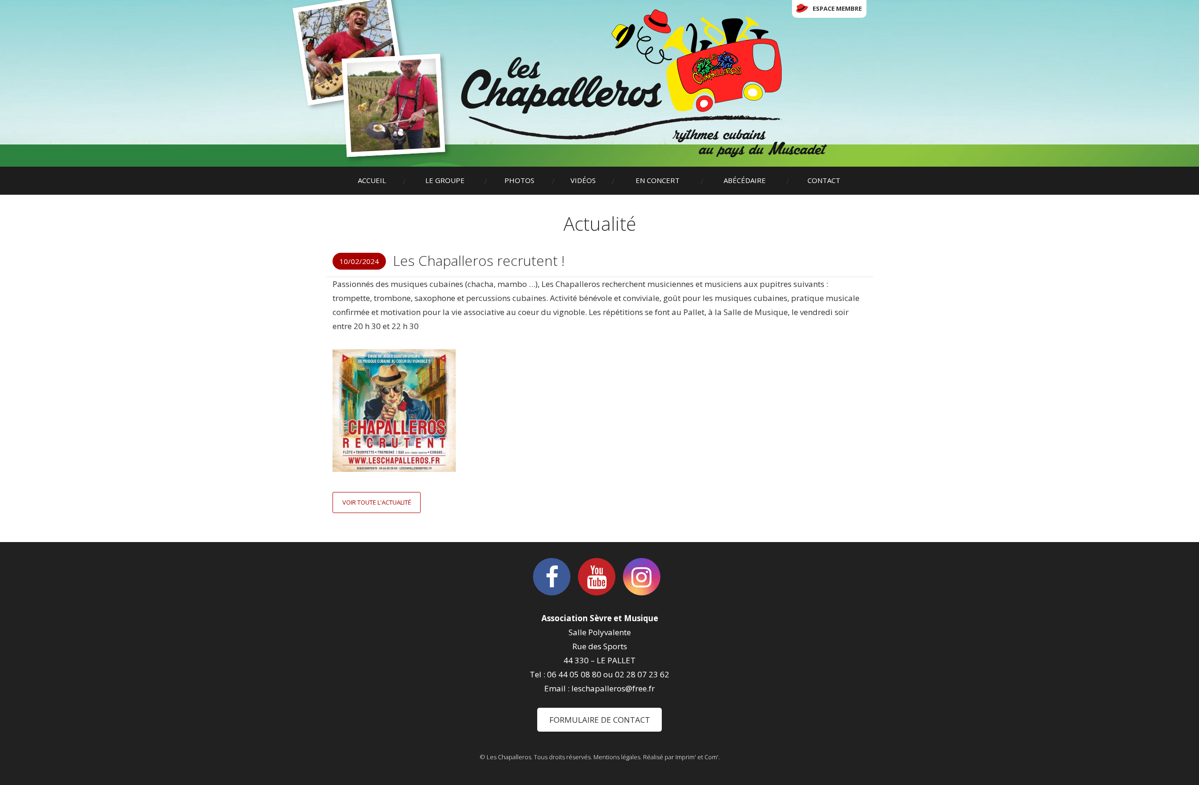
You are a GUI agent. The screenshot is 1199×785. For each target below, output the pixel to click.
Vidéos (583, 180)
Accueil (372, 180)
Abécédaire (745, 180)
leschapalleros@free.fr (613, 688)
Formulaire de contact (599, 719)
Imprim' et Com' (696, 757)
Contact (823, 180)
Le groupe (445, 180)
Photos (519, 180)
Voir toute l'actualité (376, 502)
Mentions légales (616, 757)
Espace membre (837, 8)
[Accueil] (644, 83)
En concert (658, 180)
